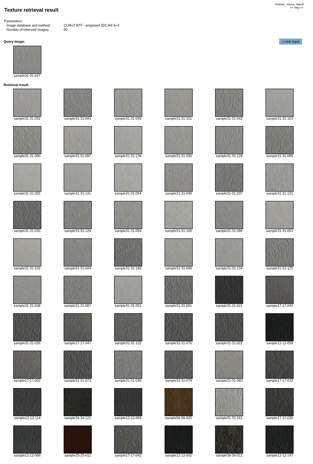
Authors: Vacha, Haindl (289, 4)
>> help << (297, 7)
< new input (290, 41)
